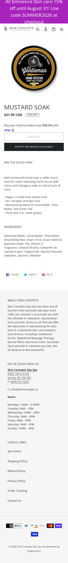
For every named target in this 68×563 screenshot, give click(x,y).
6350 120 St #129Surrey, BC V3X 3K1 (22, 373)
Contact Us (15, 500)
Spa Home (14, 451)
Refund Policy (16, 471)
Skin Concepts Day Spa (30, 546)
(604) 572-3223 (20, 381)
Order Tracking (17, 490)
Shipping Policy (17, 461)
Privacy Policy (17, 481)
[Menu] (62, 29)
